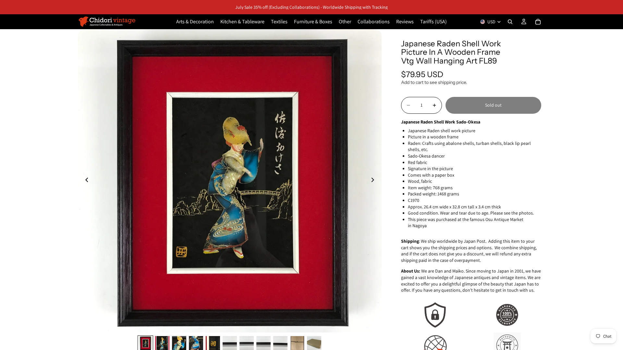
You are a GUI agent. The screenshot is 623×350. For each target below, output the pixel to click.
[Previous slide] (85, 181)
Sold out (493, 105)
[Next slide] (374, 181)
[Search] (510, 22)
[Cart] (538, 22)
